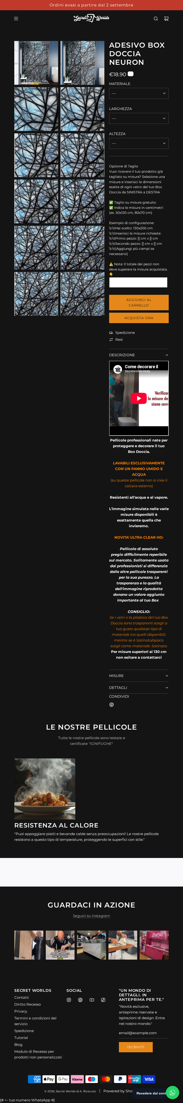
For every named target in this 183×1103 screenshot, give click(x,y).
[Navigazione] (16, 18)
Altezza (117, 133)
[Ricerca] (156, 18)
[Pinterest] (80, 1000)
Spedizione (125, 332)
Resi (119, 339)
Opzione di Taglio (123, 166)
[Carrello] (166, 18)
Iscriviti (135, 1047)
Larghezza (120, 108)
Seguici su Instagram (91, 915)
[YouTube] (91, 1000)
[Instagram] (69, 1000)
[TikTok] (103, 1000)
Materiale (119, 83)
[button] (23, 945)
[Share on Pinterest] (111, 705)
